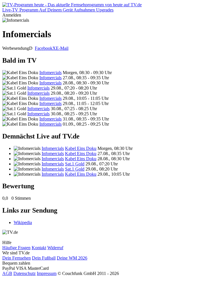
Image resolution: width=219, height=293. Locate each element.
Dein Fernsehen (16, 258)
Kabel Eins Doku (80, 148)
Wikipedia (23, 222)
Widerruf (55, 247)
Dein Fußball (44, 258)
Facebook (43, 48)
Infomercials (50, 72)
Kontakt (39, 247)
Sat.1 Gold (74, 163)
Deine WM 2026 (72, 258)
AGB (7, 273)
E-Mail (62, 48)
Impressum (46, 273)
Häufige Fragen (16, 247)
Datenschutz (24, 273)
